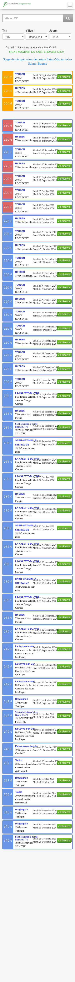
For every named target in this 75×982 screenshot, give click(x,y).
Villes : (30, 30)
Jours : (53, 30)
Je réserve (64, 76)
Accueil (10, 47)
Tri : (4, 30)
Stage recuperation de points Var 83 (36, 47)
